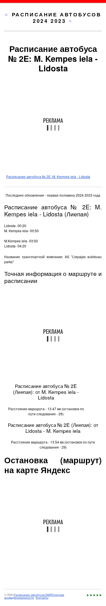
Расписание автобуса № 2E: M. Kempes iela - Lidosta (48, 176)
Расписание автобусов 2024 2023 (56, 18)
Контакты (42, 598)
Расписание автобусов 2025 (32, 595)
